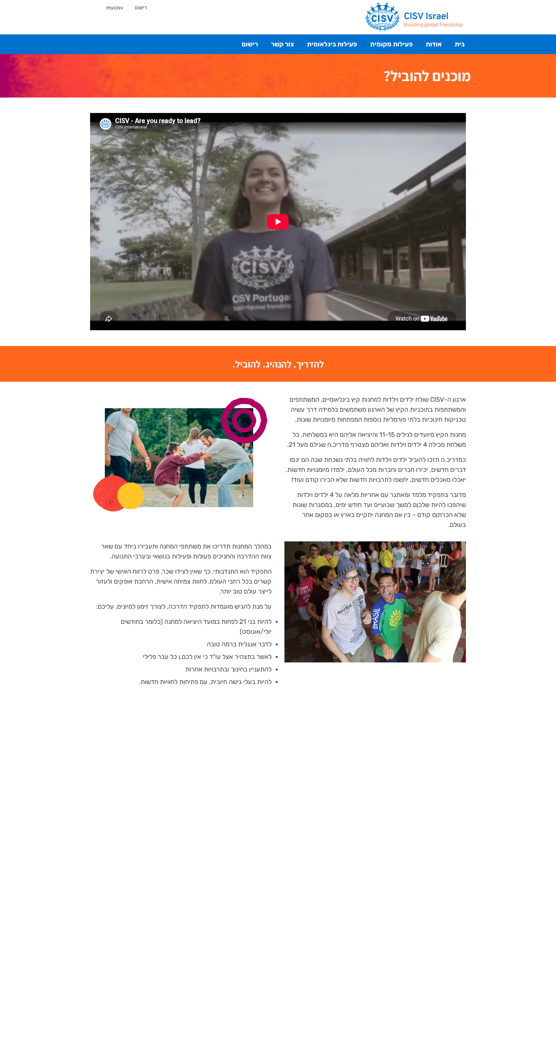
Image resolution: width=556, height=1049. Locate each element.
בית (460, 44)
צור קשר (282, 44)
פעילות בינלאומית (332, 44)
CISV (414, 17)
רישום (141, 8)
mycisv (114, 8)
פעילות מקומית (391, 44)
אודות (434, 44)
